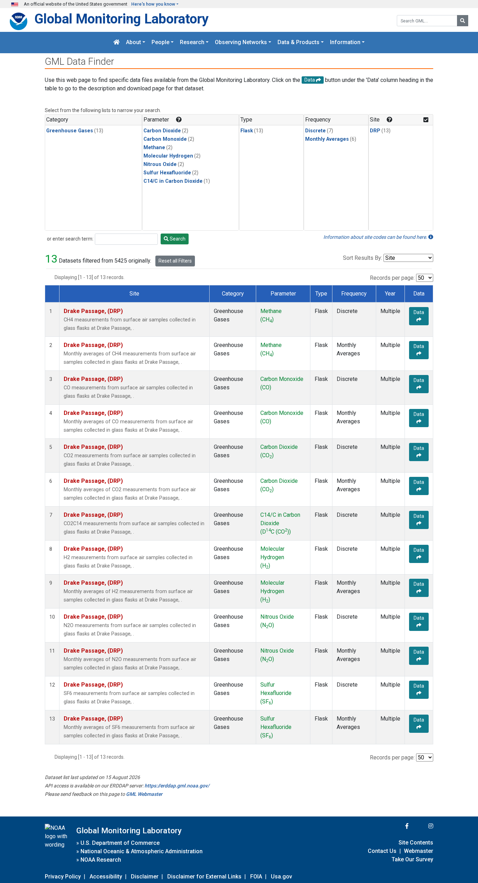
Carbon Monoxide (165, 139)
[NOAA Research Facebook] (397, 826)
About (133, 42)
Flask (246, 131)
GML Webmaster (144, 794)
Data (419, 312)
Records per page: (392, 277)
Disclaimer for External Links (204, 876)
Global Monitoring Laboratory (121, 19)
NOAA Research (100, 859)
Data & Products (298, 42)
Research (192, 42)
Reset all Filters (175, 261)
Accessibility (106, 876)
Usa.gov (281, 876)
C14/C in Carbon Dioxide (173, 181)
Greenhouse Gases (69, 131)
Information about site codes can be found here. (375, 237)
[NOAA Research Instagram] (421, 826)
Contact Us (382, 851)
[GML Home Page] (116, 42)
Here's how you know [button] (153, 4)
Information (345, 42)
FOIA (256, 876)
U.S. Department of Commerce (120, 843)
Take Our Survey (412, 859)
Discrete (315, 131)
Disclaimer (145, 876)
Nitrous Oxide (160, 164)
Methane (154, 148)
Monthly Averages (327, 139)
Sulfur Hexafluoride (167, 173)
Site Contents (416, 842)
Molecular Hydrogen (168, 156)
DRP (375, 131)
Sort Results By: (362, 258)
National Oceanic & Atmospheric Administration (141, 851)
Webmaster (418, 851)
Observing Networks (241, 42)
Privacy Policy (63, 876)
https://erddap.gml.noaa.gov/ (177, 785)
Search (177, 239)
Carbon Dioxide (162, 131)
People (160, 42)
